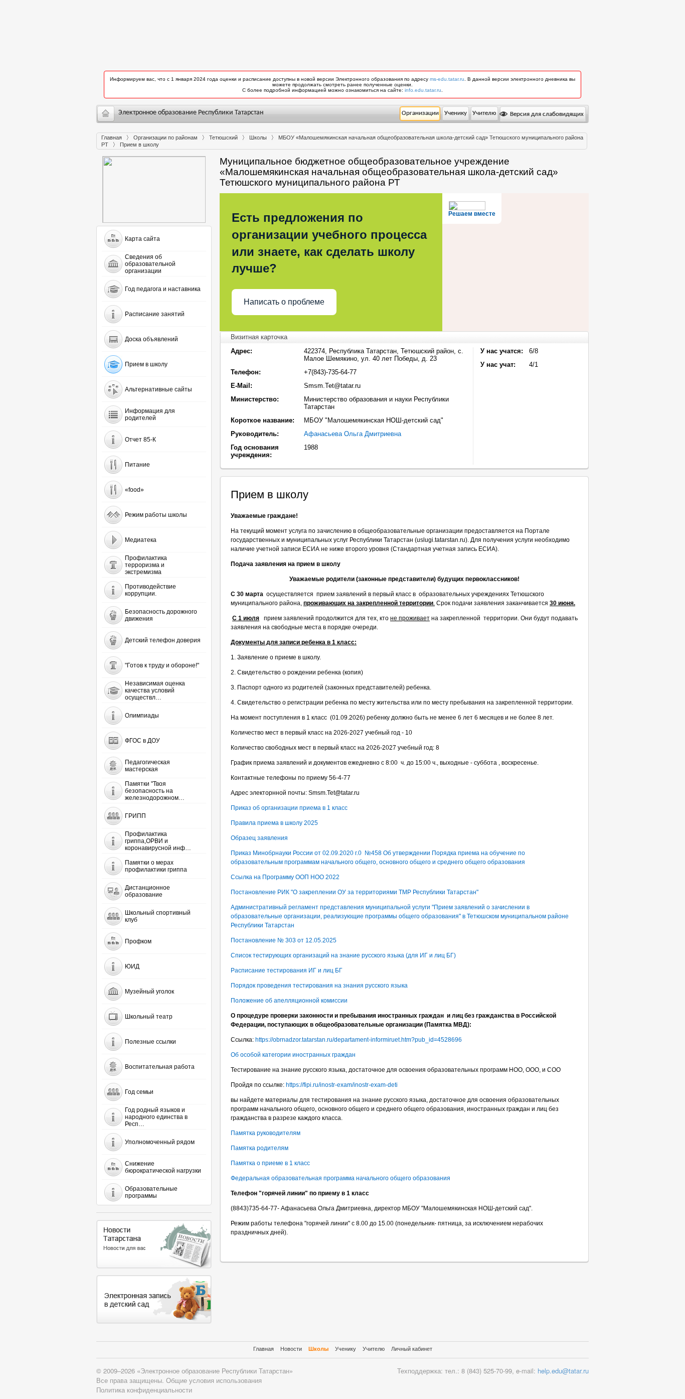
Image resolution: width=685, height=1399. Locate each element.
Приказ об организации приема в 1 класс (289, 807)
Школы (258, 137)
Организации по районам (165, 137)
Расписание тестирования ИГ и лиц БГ (286, 970)
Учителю (484, 113)
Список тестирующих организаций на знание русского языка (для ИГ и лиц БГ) (343, 955)
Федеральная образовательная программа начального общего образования (340, 1178)
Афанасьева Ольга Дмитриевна (352, 434)
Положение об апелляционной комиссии (289, 1000)
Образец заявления (259, 838)
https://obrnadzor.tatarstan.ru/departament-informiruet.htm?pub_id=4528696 (358, 1039)
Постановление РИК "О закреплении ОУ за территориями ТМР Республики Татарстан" (354, 892)
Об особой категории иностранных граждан (293, 1054)
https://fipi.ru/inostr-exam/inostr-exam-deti (342, 1084)
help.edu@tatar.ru (563, 1370)
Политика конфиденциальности (144, 1389)
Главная (111, 137)
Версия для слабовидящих (546, 114)
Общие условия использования (214, 1380)
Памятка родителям (259, 1148)
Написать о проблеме (284, 302)
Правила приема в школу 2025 (274, 822)
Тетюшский (223, 137)
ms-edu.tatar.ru (447, 79)
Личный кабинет (411, 1349)
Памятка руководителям (265, 1133)
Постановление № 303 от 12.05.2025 (283, 940)
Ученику (455, 113)
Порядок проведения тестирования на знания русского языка (319, 985)
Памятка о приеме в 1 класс (270, 1163)
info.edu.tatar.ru (423, 90)
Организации (420, 113)
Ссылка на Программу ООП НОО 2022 (285, 877)
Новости (291, 1349)
